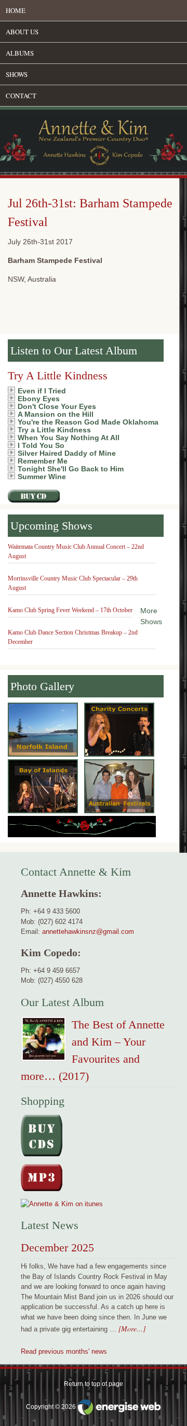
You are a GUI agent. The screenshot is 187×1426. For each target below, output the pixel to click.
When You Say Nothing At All (68, 437)
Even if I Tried (42, 391)
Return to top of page (93, 1384)
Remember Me (43, 461)
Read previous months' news (64, 1351)
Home (15, 10)
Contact (21, 95)
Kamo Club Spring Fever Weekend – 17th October (70, 610)
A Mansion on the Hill (56, 414)
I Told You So (41, 445)
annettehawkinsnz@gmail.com (88, 931)
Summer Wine (42, 476)
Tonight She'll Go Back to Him (71, 469)
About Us (22, 31)
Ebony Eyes (39, 398)
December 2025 (57, 1247)
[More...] (131, 1328)
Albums (20, 53)
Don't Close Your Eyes (57, 406)
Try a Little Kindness (54, 430)
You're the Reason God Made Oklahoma (88, 422)
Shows (17, 74)
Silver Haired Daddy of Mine (67, 453)
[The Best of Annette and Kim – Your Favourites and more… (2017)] (43, 1041)
